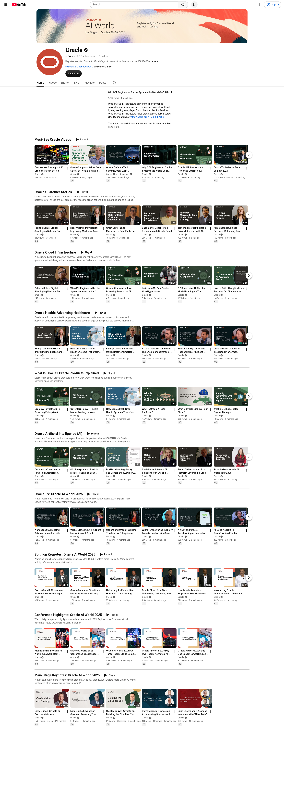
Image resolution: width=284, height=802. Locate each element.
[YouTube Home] (19, 4)
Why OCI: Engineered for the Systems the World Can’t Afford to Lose (141, 92)
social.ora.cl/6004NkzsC (80, 66)
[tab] (40, 83)
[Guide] (6, 5)
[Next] (249, 155)
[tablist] (142, 83)
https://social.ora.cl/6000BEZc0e (147, 117)
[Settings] (259, 5)
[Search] (183, 4)
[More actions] (67, 168)
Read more (113, 127)
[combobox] (135, 5)
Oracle (38, 174)
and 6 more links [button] (103, 66)
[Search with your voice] (194, 4)
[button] (113, 126)
